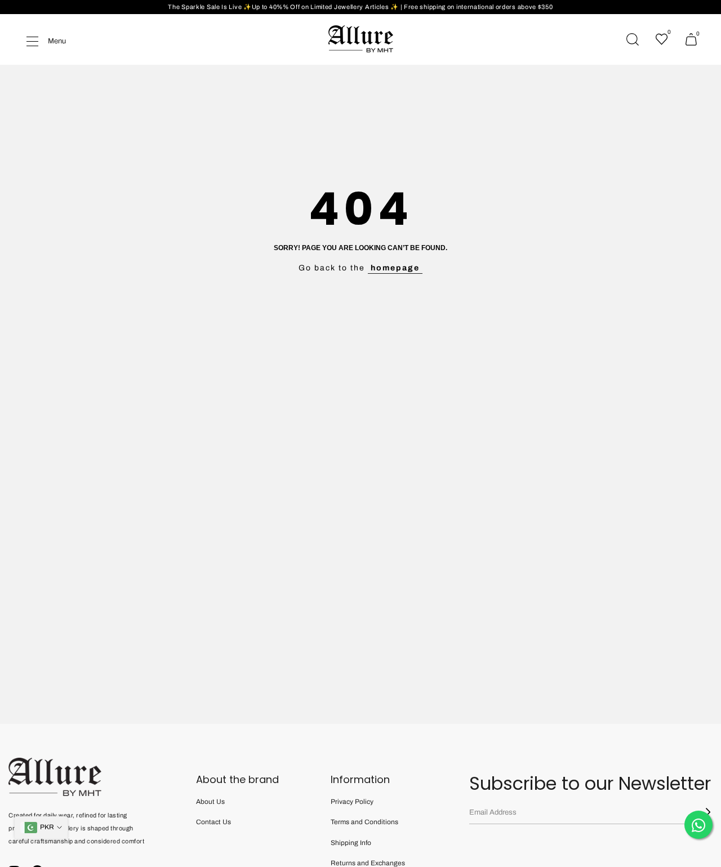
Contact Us (213, 822)
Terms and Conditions (364, 822)
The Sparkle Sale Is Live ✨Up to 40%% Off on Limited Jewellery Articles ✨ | (286, 6)
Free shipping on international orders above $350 (478, 6)
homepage (395, 268)
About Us (210, 802)
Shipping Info (351, 843)
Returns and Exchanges (368, 863)
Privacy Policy (352, 802)
